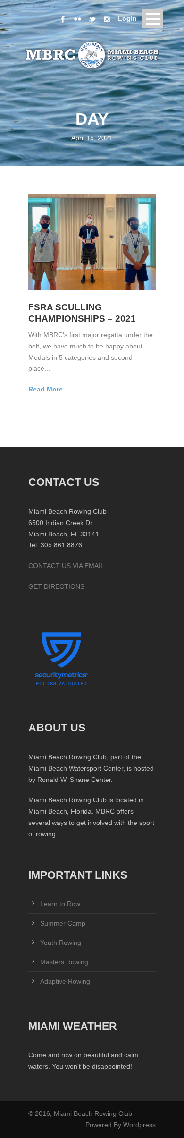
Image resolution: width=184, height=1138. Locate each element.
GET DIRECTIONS (56, 586)
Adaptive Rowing (65, 981)
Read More (45, 389)
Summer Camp (62, 923)
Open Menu (152, 18)
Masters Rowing (64, 962)
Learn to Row (60, 904)
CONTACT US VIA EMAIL (66, 565)
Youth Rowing (60, 942)
